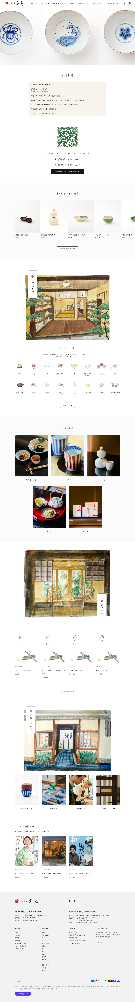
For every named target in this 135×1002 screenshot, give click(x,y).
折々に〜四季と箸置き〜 (77, 670)
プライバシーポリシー (76, 943)
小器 (101, 374)
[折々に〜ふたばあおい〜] (27, 648)
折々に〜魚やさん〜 (103, 670)
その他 (101, 393)
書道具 (61, 393)
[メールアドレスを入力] (118, 942)
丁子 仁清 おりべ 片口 (102, 235)
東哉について (35, 3)
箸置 (33, 393)
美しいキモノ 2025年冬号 (24, 873)
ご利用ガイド (73, 928)
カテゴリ (18, 928)
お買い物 (44, 3)
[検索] (125, 3)
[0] (128, 3)
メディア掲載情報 (20, 946)
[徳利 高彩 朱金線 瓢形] (54, 216)
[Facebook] (71, 901)
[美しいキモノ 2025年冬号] (27, 851)
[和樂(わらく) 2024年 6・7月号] (81, 851)
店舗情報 (72, 3)
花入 (74, 393)
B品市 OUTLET (115, 393)
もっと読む (18, 674)
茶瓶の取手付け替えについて (78, 935)
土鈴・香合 (87, 393)
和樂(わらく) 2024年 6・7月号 (79, 873)
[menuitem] (34, 3)
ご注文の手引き (74, 938)
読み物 (64, 3)
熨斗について (73, 932)
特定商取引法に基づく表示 (77, 940)
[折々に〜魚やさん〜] (108, 648)
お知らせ (54, 3)
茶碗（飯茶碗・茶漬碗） (88, 374)
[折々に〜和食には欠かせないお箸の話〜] (54, 648)
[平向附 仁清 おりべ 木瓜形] (81, 216)
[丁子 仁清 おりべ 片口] (108, 216)
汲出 (19, 374)
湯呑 (33, 374)
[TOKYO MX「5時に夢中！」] (54, 851)
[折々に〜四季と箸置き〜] (81, 648)
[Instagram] (76, 901)
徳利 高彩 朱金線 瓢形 (48, 235)
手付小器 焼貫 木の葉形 (21, 235)
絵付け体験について (83, 3)
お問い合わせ (97, 3)
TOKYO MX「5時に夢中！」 (52, 873)
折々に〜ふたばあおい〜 (23, 670)
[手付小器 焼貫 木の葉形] (27, 216)
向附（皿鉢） (60, 374)
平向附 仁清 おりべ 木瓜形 (76, 235)
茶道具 (47, 393)
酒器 (115, 374)
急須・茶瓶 (19, 393)
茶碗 (43, 946)
